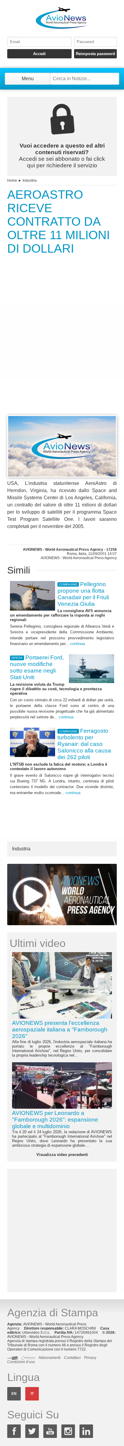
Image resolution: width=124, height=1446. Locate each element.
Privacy (90, 1358)
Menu (28, 78)
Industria (30, 180)
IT (32, 1394)
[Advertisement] (62, 346)
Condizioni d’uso (21, 1362)
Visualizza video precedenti (62, 1154)
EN (14, 1394)
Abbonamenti (49, 1358)
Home (12, 180)
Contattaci (72, 1358)
